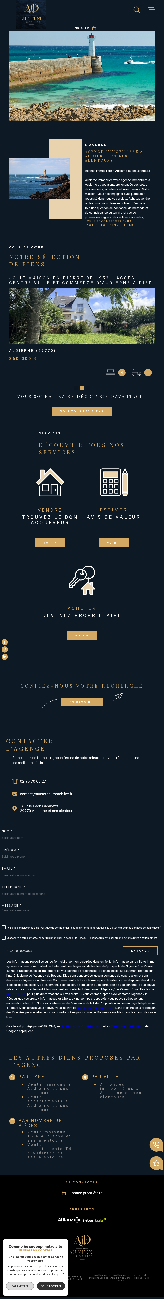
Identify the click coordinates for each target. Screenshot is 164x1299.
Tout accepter (51, 1286)
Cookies (119, 1285)
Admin (114, 1282)
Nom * (7, 836)
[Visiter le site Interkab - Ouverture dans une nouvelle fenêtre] (94, 1225)
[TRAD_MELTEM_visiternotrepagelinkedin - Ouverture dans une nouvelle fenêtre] (5, 657)
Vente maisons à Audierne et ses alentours (49, 1093)
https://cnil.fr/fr (16, 999)
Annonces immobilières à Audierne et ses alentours (121, 1095)
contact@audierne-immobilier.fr (46, 798)
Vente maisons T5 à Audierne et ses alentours (49, 1141)
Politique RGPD (141, 1282)
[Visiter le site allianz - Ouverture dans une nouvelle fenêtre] (69, 1224)
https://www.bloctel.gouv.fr (96, 1012)
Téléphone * (14, 892)
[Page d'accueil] (31, 14)
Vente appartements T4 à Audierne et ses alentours (49, 1155)
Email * (9, 873)
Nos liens (125, 1282)
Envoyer (140, 955)
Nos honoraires (102, 1279)
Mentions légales (98, 1282)
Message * (12, 910)
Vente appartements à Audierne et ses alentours (48, 1108)
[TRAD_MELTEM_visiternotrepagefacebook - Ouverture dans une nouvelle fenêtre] (5, 642)
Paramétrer (20, 1286)
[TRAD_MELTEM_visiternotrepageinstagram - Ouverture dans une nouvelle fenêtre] (5, 649)
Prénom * (11, 855)
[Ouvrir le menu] (151, 9)
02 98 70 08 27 (33, 786)
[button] (76, 393)
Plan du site (138, 1279)
